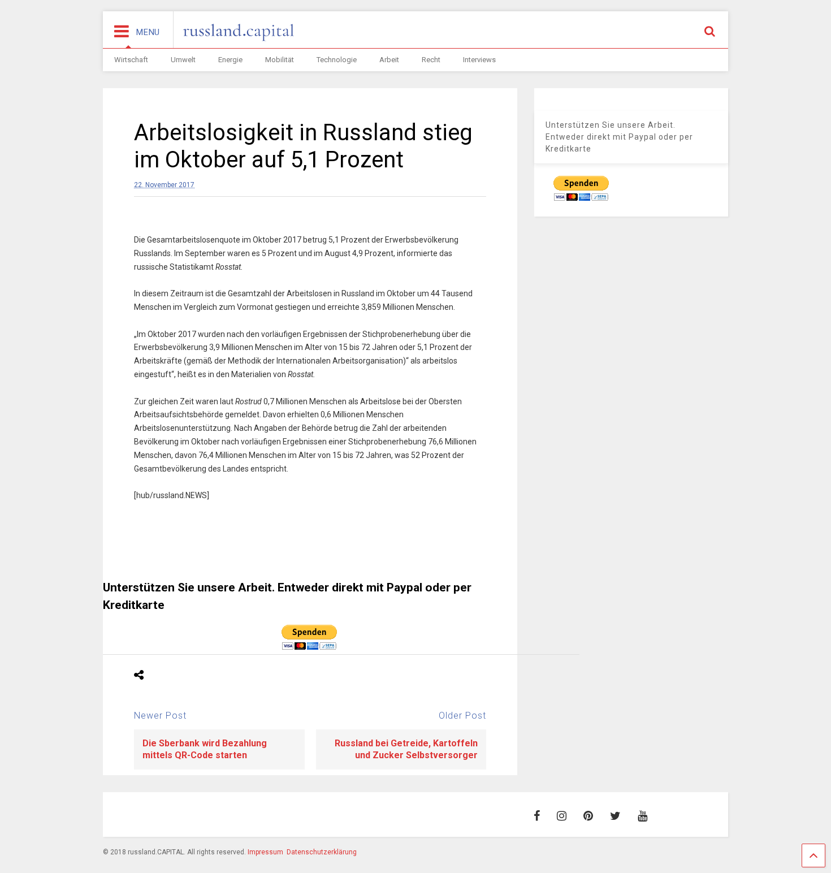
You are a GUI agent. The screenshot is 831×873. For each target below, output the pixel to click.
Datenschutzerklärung (322, 852)
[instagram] (561, 816)
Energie (230, 59)
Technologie (337, 59)
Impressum (265, 852)
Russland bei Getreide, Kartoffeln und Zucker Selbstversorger (406, 749)
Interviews (479, 59)
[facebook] (537, 816)
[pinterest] (588, 816)
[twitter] (615, 816)
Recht (431, 59)
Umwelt (183, 59)
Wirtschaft (131, 59)
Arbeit (389, 59)
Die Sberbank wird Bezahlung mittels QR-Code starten (204, 749)
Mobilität (279, 59)
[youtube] (642, 816)
